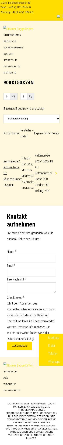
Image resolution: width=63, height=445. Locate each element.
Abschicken (19, 346)
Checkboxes (15, 297)
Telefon (52, 354)
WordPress (38, 404)
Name (11, 251)
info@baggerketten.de (19, 2)
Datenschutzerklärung (20, 339)
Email (11, 265)
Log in (51, 404)
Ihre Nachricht (16, 279)
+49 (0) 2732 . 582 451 (20, 7)
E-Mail (51, 346)
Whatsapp (54, 362)
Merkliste (53, 337)
